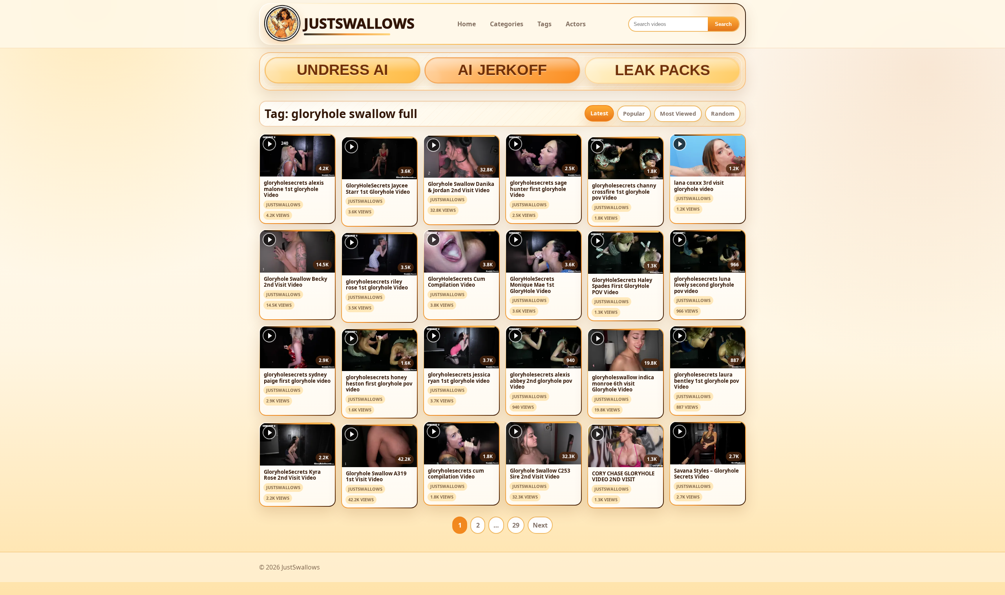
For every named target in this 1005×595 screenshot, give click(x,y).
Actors (576, 24)
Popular (634, 113)
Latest (599, 113)
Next (540, 525)
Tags (544, 24)
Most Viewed (678, 113)
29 (515, 525)
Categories (506, 24)
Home (466, 24)
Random (723, 113)
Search (723, 24)
